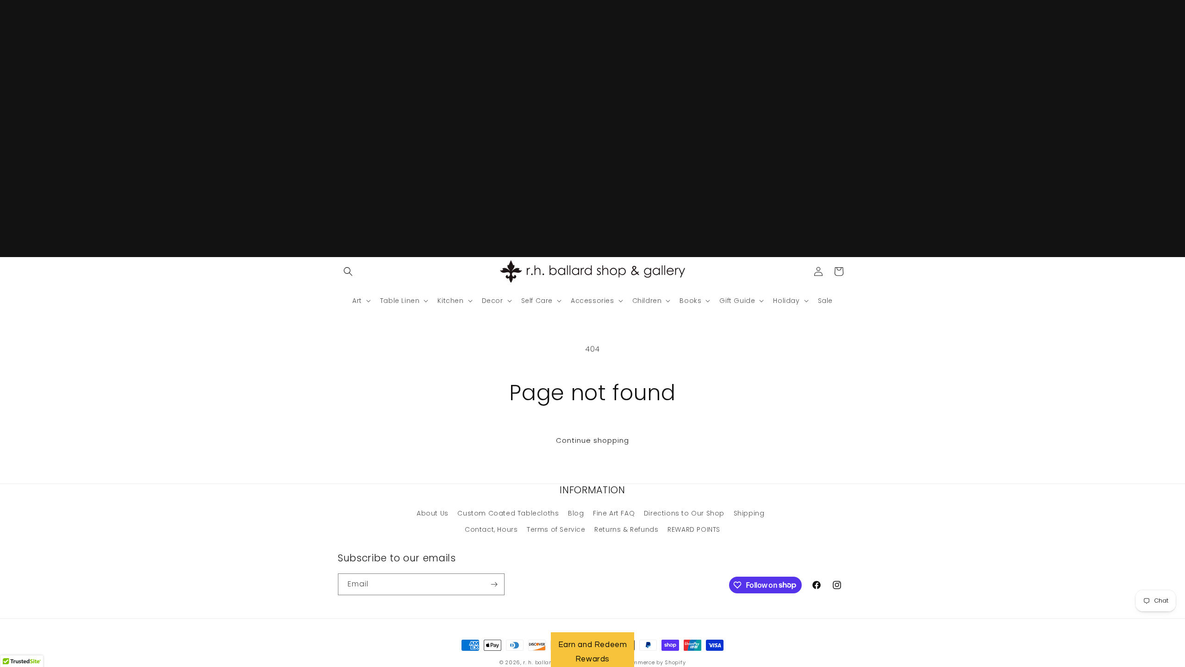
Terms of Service (556, 529)
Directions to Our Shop (684, 513)
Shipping (749, 513)
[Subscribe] (494, 584)
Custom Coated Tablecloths (508, 513)
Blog (576, 513)
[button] (348, 271)
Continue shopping (592, 440)
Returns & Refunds (626, 529)
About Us (433, 513)
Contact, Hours (491, 529)
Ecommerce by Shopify (654, 662)
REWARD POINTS (693, 529)
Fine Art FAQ (614, 513)
